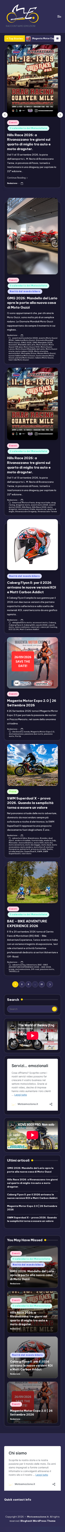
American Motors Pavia (23, 503)
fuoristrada (37, 840)
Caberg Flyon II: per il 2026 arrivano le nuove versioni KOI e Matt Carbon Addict (31, 587)
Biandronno (33, 838)
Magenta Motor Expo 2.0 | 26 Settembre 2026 (32, 38)
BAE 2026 (46, 967)
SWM (39, 851)
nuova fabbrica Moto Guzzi (21, 356)
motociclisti (14, 353)
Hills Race (26, 507)
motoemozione (16, 734)
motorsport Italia (26, 509)
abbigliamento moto (22, 622)
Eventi (13, 122)
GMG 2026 (26, 343)
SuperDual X (30, 851)
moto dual (46, 845)
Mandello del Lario (26, 345)
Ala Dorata (17, 732)
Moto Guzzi (42, 345)
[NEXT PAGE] (50, 984)
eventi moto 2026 (39, 505)
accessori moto (40, 622)
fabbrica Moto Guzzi (25, 340)
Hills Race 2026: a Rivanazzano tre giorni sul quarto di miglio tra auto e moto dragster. (32, 1183)
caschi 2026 (41, 625)
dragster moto (23, 505)
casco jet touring (48, 627)
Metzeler (13, 843)
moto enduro (26, 847)
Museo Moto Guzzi (46, 353)
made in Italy (50, 840)
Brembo (43, 838)
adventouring (18, 965)
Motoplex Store (28, 353)
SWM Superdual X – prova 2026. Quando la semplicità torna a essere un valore (30, 803)
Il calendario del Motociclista (28, 128)
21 (42, 984)
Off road (35, 969)
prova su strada (38, 849)
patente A (25, 849)
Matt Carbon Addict (29, 629)
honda (27, 732)
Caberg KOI (29, 625)
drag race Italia (43, 503)
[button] (17, 178)
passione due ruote (33, 734)
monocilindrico (26, 843)
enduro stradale (23, 840)
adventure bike (19, 838)
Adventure (31, 965)
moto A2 (48, 843)
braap (11, 969)
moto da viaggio (32, 845)
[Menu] (59, 16)
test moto (26, 853)
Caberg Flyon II (16, 625)
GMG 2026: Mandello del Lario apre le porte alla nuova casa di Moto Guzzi (32, 303)
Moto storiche (41, 351)
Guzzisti (12, 345)
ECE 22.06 (14, 629)
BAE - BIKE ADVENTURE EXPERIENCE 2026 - (28, 966)
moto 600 (39, 843)
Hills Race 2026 (39, 507)
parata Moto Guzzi (24, 358)
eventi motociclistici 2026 (25, 338)
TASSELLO (14, 971)
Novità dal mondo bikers (25, 291)
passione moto (47, 969)
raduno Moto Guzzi (44, 358)
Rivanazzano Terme (47, 511)
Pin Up (18, 736)
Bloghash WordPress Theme (37, 1520)
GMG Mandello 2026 (42, 343)
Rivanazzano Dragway (26, 511)
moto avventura (16, 845)
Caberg (52, 622)
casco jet (35, 627)
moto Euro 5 (39, 847)
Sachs (50, 849)
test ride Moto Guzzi (18, 360)
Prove (12, 791)
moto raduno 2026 (24, 351)
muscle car (41, 509)
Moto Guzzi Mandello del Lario (30, 349)
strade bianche (16, 851)
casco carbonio (22, 627)
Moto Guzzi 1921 (32, 347)
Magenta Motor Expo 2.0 (42, 732)
